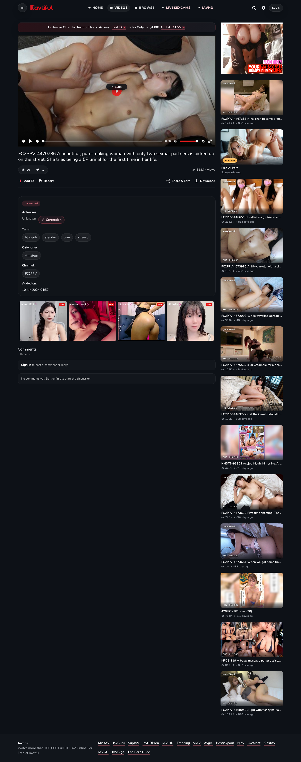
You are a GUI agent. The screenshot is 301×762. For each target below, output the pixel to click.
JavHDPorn (151, 743)
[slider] (102, 141)
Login (276, 7)
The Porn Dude (139, 752)
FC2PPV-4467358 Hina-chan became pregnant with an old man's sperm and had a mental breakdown (251, 119)
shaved (83, 237)
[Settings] (263, 7)
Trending (183, 743)
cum (67, 237)
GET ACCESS (171, 27)
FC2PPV (31, 273)
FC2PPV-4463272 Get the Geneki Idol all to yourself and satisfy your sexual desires (251, 414)
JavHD (117, 27)
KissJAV (269, 743)
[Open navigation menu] (22, 7)
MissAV (104, 743)
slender (50, 237)
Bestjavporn (225, 743)
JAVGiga (118, 752)
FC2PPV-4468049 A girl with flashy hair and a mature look (251, 710)
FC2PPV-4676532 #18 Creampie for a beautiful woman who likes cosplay (251, 365)
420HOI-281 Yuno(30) (236, 611)
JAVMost (253, 743)
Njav (240, 743)
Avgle (208, 743)
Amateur (31, 255)
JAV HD (167, 743)
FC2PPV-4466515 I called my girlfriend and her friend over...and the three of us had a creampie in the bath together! (251, 217)
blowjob (31, 237)
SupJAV (133, 743)
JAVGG (103, 752)
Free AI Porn (229, 168)
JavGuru (119, 743)
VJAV (197, 743)
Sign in (26, 365)
